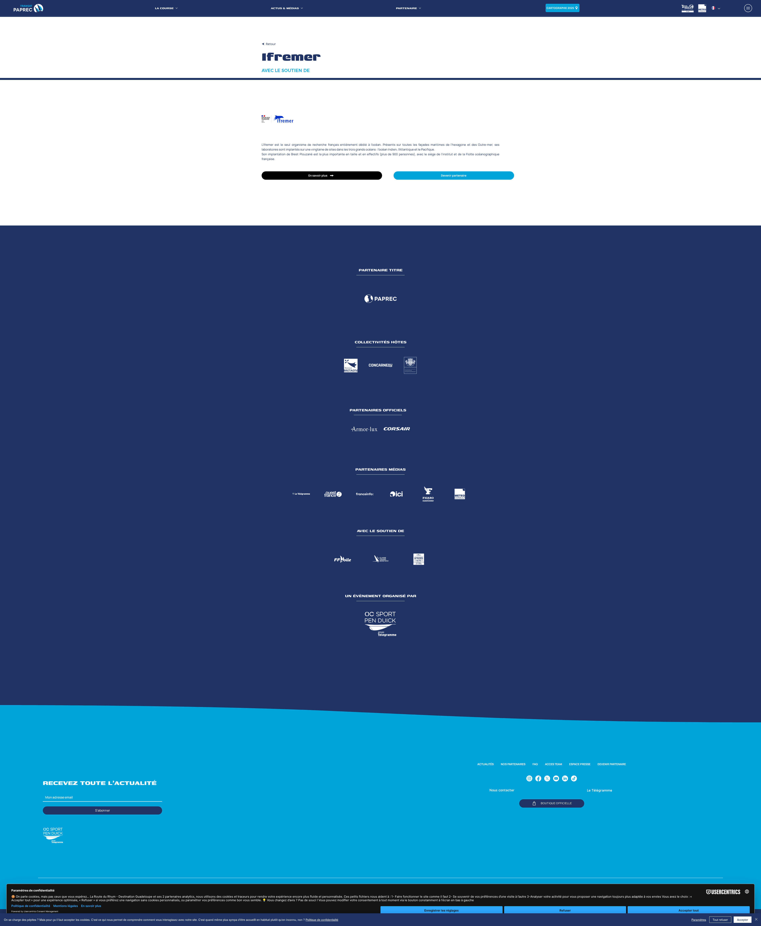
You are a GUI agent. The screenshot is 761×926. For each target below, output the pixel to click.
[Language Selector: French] (716, 8)
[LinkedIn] (565, 778)
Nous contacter (501, 790)
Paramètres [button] (698, 920)
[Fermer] (756, 919)
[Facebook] (538, 778)
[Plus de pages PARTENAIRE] (420, 8)
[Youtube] (556, 778)
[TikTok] (574, 778)
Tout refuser (720, 920)
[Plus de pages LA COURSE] (177, 8)
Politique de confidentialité (322, 920)
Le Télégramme (599, 790)
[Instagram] (529, 778)
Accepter (742, 920)
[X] (547, 778)
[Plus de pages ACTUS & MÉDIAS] (302, 8)
